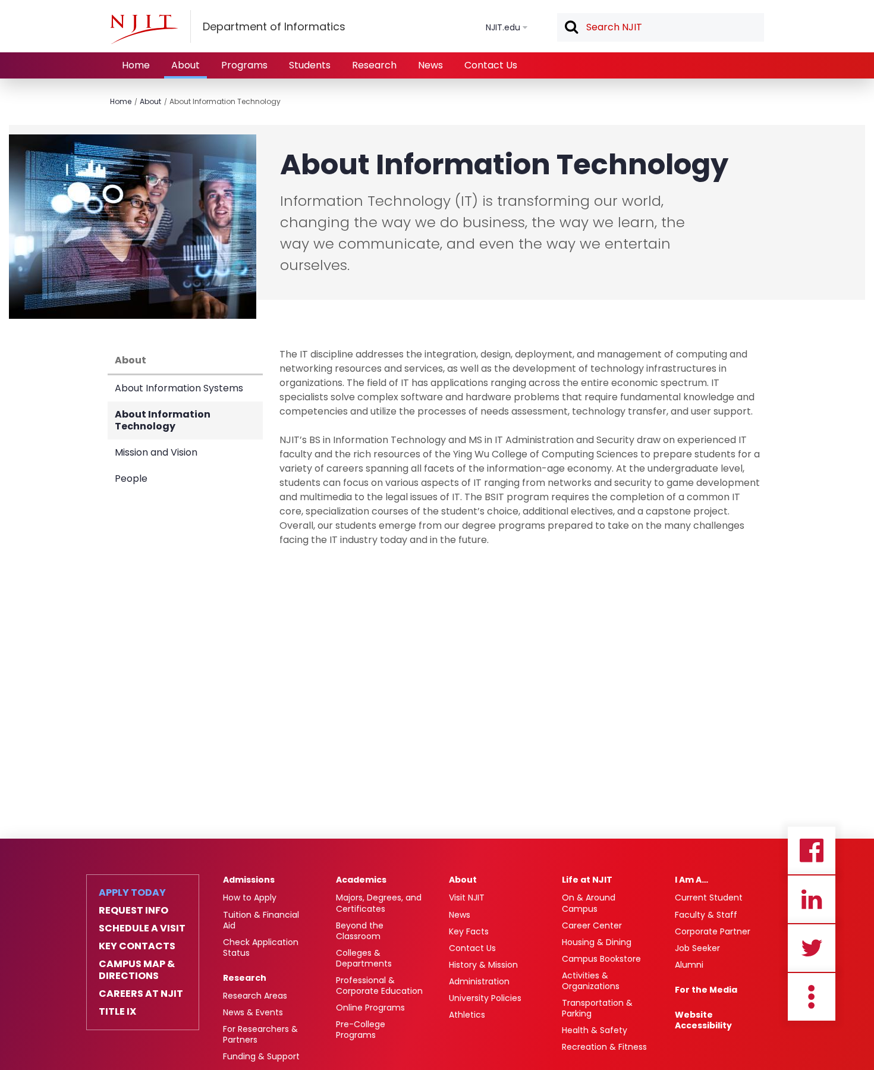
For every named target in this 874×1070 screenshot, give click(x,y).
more (811, 997)
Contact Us (490, 65)
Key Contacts (137, 946)
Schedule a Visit (142, 928)
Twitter (811, 948)
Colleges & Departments (364, 958)
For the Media (706, 989)
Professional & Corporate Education (379, 985)
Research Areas (255, 995)
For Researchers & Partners (260, 1034)
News (430, 65)
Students (310, 65)
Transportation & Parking (597, 1008)
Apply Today (132, 893)
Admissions (249, 879)
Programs (244, 65)
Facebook (811, 850)
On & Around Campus (588, 903)
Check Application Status (260, 947)
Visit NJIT (467, 897)
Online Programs (370, 1007)
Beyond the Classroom (359, 931)
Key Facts (469, 931)
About (185, 65)
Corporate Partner (712, 931)
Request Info (133, 911)
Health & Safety (594, 1030)
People (131, 478)
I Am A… (691, 879)
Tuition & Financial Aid (261, 920)
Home (136, 65)
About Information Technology (225, 101)
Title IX (117, 1012)
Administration (479, 981)
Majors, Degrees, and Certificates (379, 903)
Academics (361, 879)
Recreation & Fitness (604, 1046)
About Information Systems (179, 388)
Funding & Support (261, 1056)
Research (374, 65)
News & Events (253, 1012)
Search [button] (571, 28)
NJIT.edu (503, 27)
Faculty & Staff (706, 914)
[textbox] (660, 27)
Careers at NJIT (141, 994)
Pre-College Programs (360, 1029)
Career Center (592, 925)
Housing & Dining (596, 942)
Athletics (467, 1014)
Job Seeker (697, 948)
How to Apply (249, 897)
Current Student (709, 897)
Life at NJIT (587, 879)
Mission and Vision (156, 452)
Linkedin (811, 899)
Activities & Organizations (591, 980)
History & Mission (483, 964)
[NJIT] (144, 29)
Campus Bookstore (601, 958)
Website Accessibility (703, 1020)
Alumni (689, 964)
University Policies (485, 998)
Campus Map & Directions (137, 970)
